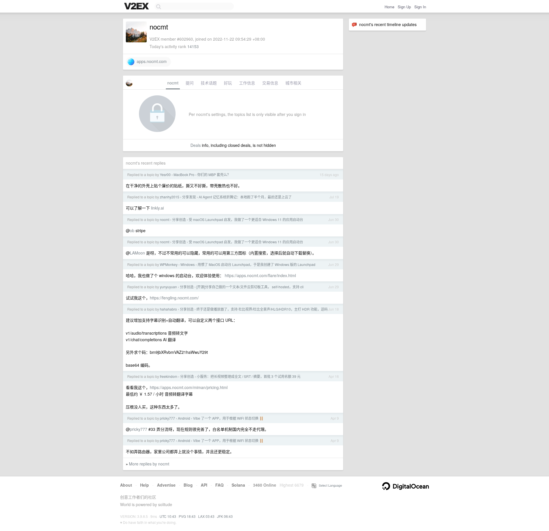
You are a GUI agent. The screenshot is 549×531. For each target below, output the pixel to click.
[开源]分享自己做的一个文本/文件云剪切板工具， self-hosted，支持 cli (250, 286)
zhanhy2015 (169, 196)
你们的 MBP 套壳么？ (213, 174)
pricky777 (167, 418)
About (126, 485)
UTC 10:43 (168, 516)
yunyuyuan (168, 286)
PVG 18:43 (187, 516)
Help (144, 485)
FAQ (219, 485)
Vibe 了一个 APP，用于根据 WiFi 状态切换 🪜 (228, 418)
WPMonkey (169, 264)
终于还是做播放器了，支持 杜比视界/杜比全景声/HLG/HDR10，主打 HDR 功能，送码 (262, 309)
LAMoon (137, 253)
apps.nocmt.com (150, 61)
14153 (193, 46)
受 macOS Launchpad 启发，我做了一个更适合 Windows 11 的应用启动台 (246, 219)
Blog (188, 485)
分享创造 (179, 219)
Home (389, 6)
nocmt (172, 83)
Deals (195, 145)
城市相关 (293, 83)
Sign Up (404, 6)
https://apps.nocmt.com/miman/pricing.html (189, 387)
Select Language (329, 485)
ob (132, 230)
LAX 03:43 (206, 516)
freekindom (168, 376)
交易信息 (270, 83)
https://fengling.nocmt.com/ (174, 298)
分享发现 (189, 196)
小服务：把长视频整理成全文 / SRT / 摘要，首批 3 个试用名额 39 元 (249, 376)
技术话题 (209, 83)
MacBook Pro (184, 174)
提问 (190, 83)
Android (184, 418)
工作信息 (247, 83)
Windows (187, 264)
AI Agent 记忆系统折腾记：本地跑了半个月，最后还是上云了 (245, 196)
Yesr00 (165, 174)
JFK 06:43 (225, 516)
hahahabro (168, 309)
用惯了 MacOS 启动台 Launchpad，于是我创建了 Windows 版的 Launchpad (256, 264)
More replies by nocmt (149, 464)
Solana (238, 485)
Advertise (166, 485)
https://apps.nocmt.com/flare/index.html (260, 275)
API (204, 485)
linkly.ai (157, 208)
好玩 (228, 83)
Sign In (420, 6)
